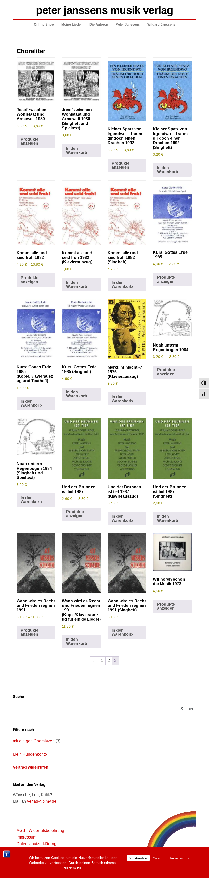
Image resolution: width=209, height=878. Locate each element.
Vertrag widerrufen (30, 767)
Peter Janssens (128, 24)
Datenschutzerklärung (36, 844)
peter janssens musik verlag (104, 10)
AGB (21, 830)
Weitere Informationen (171, 858)
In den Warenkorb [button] (76, 150)
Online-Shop (44, 24)
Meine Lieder (71, 24)
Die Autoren (98, 24)
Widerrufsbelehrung (46, 830)
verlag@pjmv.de (41, 801)
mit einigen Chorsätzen (34, 741)
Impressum (26, 837)
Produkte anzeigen (29, 141)
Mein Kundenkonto (30, 754)
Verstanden (138, 858)
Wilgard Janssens (161, 24)
